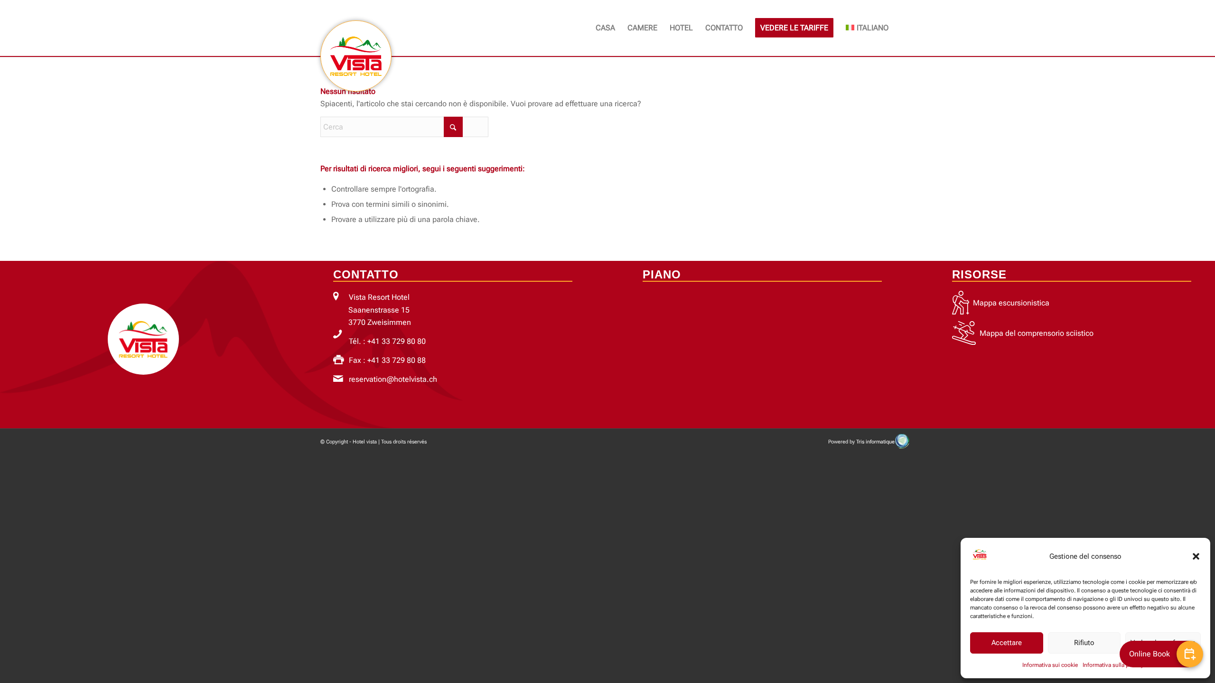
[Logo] (356, 56)
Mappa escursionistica (1011, 302)
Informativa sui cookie (1050, 665)
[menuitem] (605, 28)
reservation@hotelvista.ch (393, 379)
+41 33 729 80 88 (396, 360)
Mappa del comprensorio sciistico (1037, 333)
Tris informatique (875, 442)
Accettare (1006, 642)
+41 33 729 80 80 (396, 341)
